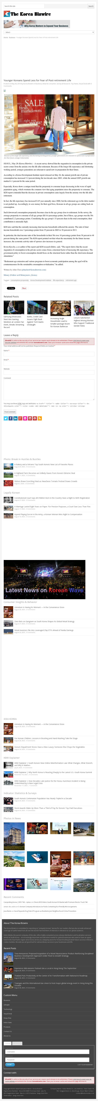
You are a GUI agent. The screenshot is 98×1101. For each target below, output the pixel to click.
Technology (8, 1009)
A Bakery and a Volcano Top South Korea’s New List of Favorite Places (43, 464)
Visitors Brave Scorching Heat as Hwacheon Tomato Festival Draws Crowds (45, 481)
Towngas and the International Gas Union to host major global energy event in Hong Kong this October (53, 984)
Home (6, 37)
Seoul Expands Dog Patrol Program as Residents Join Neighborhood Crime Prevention (45, 911)
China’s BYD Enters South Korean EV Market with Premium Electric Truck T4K (61, 902)
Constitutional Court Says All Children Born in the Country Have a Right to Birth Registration (52, 498)
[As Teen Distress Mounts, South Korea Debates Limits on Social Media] (37, 857)
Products (7, 1027)
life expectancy (58, 280)
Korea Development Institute (40, 280)
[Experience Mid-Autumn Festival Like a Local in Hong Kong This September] (37, 828)
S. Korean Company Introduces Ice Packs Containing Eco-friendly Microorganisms (47, 907)
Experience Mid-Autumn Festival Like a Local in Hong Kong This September (45, 968)
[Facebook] (11, 418)
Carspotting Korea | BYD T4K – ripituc (17, 902)
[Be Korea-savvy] (49, 14)
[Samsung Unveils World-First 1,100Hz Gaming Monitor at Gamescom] (14, 884)
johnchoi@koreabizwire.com (33, 269)
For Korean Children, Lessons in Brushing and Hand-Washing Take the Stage (46, 738)
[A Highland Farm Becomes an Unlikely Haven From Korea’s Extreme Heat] (8, 475)
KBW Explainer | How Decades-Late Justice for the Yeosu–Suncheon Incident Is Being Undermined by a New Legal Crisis (49, 782)
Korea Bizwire (28, 84)
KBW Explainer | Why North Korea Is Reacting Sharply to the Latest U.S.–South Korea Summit (53, 772)
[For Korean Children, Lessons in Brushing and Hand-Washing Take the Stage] (8, 740)
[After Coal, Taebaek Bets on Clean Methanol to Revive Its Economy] (83, 885)
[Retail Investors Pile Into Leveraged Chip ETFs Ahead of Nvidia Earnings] (8, 631)
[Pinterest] (35, 418)
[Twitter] (6, 418)
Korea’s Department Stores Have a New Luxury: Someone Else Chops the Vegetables (49, 747)
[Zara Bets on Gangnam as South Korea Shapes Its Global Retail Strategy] (8, 623)
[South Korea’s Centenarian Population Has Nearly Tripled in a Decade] (8, 801)
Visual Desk (83, 84)
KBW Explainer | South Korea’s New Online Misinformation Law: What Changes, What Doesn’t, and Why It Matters (53, 764)
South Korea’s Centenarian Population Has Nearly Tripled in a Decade (43, 798)
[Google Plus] (20, 418)
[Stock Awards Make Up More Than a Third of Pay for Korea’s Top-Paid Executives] (8, 809)
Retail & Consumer (49, 84)
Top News (74, 84)
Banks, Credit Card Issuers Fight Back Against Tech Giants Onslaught (35, 320)
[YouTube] (30, 418)
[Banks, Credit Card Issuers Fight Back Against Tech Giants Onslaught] (37, 307)
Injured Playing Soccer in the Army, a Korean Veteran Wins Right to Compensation (48, 514)
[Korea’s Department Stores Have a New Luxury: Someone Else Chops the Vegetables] (8, 748)
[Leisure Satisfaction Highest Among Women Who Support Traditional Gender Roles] (84, 308)
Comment (7, 378)
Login (7, 1043)
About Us (7, 1036)
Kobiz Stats (8, 1022)
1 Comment (33, 786)
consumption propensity (20, 280)
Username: (9, 1048)
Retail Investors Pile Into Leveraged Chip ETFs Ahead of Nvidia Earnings (44, 630)
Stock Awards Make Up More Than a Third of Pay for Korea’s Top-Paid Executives (48, 808)
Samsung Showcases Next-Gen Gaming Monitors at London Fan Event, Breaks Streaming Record (14, 322)
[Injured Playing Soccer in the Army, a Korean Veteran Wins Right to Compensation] (8, 516)
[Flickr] (25, 418)
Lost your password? (85, 1065)
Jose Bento (7, 911)
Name (6, 351)
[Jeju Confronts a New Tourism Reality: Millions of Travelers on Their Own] (14, 859)
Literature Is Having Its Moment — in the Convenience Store (39, 607)
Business (12, 37)
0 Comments (30, 467)
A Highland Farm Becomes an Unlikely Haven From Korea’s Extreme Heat (44, 473)
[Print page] (49, 91)
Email (6, 360)
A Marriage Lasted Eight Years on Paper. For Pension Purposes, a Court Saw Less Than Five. (52, 506)
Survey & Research (63, 84)
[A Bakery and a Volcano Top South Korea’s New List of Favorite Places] (8, 466)
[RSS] (40, 418)
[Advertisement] (49, 59)
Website (7, 369)
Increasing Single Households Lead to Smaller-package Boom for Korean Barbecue (60, 322)
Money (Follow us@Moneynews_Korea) (20, 275)
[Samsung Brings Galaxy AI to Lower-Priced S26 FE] (37, 883)
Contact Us (8, 1031)
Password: (9, 1056)
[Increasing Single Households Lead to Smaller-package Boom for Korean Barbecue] (60, 308)
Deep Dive (7, 1018)
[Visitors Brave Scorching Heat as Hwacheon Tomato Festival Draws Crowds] (8, 483)
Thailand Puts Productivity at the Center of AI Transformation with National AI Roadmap (50, 975)
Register (17, 1043)
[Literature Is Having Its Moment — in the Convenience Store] (8, 612)
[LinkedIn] (15, 418)
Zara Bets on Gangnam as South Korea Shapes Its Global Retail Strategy (44, 621)
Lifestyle (7, 1005)
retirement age (71, 280)
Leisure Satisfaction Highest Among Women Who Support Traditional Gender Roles (84, 322)
